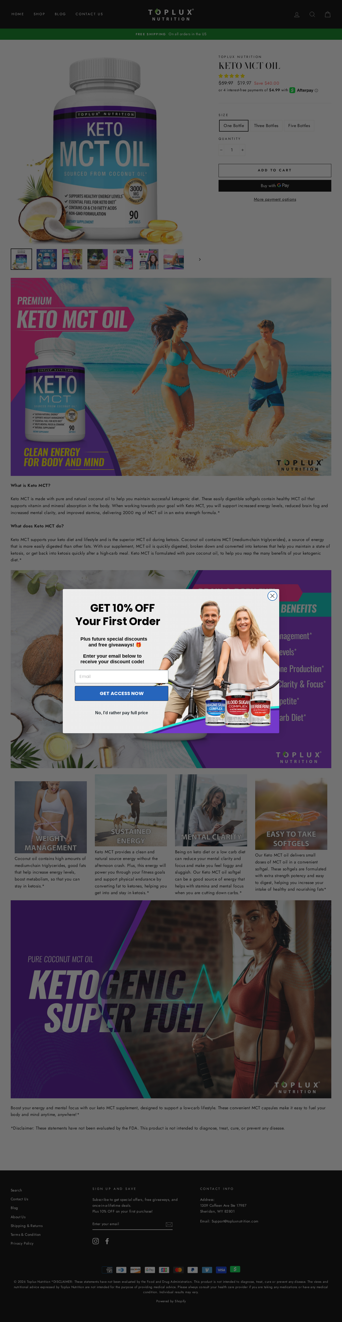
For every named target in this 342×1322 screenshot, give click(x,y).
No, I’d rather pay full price (121, 713)
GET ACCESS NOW (122, 693)
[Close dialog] (272, 596)
